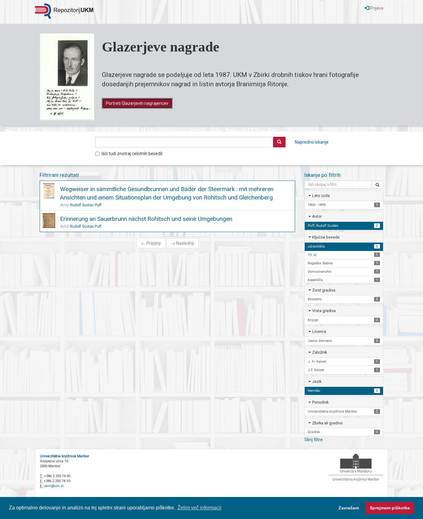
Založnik (319, 352)
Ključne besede (326, 237)
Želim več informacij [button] (199, 507)
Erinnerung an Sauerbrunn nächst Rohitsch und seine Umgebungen (146, 218)
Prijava (376, 8)
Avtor (317, 216)
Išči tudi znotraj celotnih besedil (132, 153)
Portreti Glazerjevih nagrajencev (137, 103)
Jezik (316, 381)
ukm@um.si (53, 486)
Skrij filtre (313, 439)
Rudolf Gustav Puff (86, 205)
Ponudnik (320, 402)
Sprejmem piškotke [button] (390, 507)
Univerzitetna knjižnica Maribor (64, 456)
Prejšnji (151, 243)
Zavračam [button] (348, 507)
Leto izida (321, 195)
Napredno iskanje (312, 142)
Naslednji (182, 243)
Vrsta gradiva (324, 310)
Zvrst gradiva (323, 290)
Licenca (319, 331)
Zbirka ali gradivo (327, 423)
